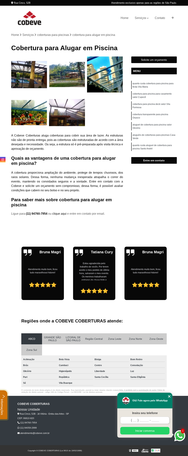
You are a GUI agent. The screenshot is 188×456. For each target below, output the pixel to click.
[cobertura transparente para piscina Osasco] (29, 113)
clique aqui (59, 213)
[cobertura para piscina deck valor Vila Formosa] (105, 74)
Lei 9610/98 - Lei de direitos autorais (86, 392)
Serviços (140, 17)
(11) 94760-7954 (37, 213)
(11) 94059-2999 (28, 428)
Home (125, 17)
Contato (160, 17)
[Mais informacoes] (173, 18)
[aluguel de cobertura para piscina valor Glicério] (67, 113)
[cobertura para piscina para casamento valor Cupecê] (67, 74)
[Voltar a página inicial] (29, 18)
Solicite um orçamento (154, 59)
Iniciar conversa (144, 430)
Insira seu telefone (145, 413)
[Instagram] (3, 159)
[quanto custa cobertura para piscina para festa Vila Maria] (29, 74)
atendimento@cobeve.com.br (35, 433)
